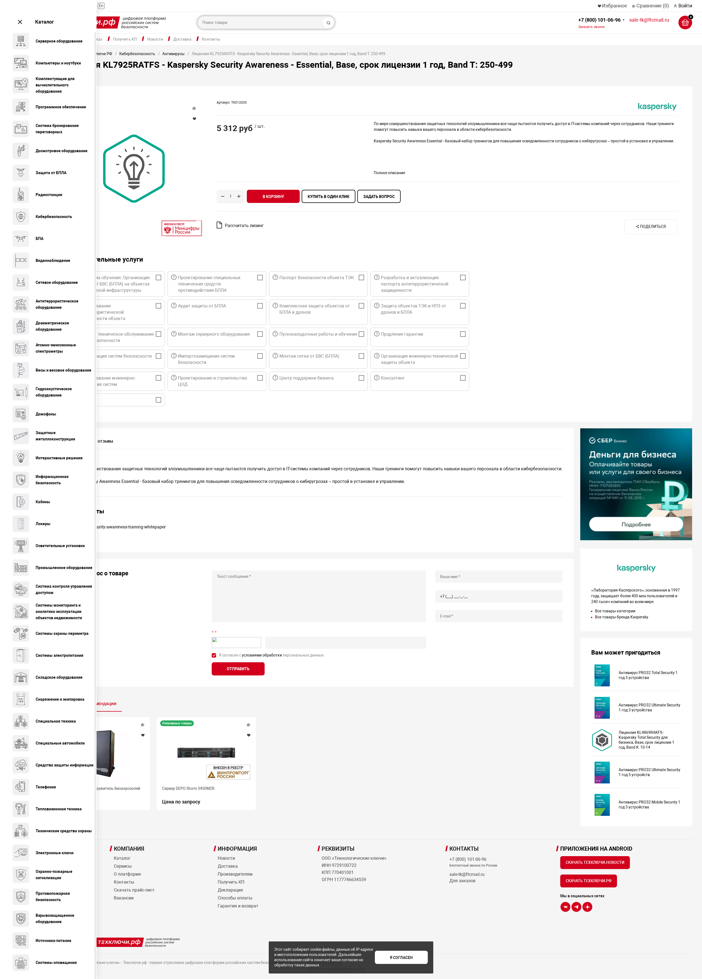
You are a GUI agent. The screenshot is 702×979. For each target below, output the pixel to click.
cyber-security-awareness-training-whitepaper (122, 527)
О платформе (127, 874)
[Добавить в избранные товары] (142, 735)
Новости (155, 39)
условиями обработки (262, 655)
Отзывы (105, 441)
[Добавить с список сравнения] (142, 724)
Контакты (211, 39)
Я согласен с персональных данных (271, 655)
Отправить (238, 669)
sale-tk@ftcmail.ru (649, 20)
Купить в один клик (328, 196)
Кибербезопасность (137, 54)
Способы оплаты (235, 898)
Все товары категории (615, 611)
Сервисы (123, 866)
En (101, 6)
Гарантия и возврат (238, 906)
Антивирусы (173, 54)
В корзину (273, 196)
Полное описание (389, 173)
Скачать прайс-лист (134, 890)
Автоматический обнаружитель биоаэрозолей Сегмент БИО (98, 791)
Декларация (230, 890)
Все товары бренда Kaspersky (621, 617)
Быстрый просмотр (100, 753)
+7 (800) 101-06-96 (599, 23)
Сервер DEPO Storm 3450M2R (188, 788)
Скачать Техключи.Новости (595, 862)
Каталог (44, 22)
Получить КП (125, 39)
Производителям (235, 874)
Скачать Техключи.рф (589, 881)
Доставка (182, 39)
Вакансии (124, 898)
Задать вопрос (379, 196)
